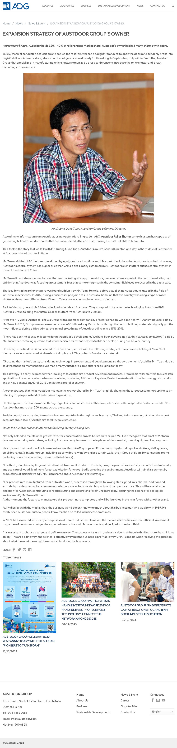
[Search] (173, 6)
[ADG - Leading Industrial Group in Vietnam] (16, 6)
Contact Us (128, 712)
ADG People (67, 6)
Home (7, 23)
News (140, 6)
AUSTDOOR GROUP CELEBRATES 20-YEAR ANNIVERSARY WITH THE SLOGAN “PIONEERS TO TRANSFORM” (28, 641)
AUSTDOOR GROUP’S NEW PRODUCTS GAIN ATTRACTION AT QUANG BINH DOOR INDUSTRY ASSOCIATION (146, 610)
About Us (82, 700)
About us (47, 6)
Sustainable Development (114, 6)
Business (86, 6)
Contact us (157, 6)
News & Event (36, 23)
